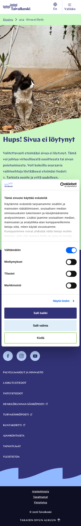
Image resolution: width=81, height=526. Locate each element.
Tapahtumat (12, 446)
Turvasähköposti (16, 414)
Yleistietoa (11, 457)
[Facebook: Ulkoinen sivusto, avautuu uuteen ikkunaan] (8, 360)
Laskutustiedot (14, 383)
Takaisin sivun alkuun (38, 520)
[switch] (71, 262)
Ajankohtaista (13, 435)
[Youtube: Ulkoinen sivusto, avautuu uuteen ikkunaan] (35, 360)
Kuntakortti (12, 425)
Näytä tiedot (61, 301)
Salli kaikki (40, 313)
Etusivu (8, 19)
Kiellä (40, 337)
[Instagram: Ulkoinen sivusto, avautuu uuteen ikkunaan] (21, 360)
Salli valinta (40, 325)
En (55, 9)
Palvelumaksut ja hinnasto (23, 372)
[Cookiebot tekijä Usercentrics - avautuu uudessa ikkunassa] (60, 184)
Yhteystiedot (13, 393)
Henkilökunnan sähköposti (23, 404)
